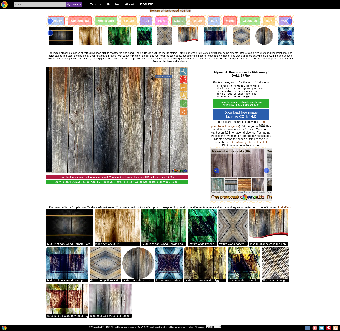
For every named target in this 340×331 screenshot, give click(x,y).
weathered (250, 20)
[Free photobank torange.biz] (4, 4)
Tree (146, 20)
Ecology (56, 20)
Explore (95, 4)
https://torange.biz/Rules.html (249, 142)
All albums (199, 327)
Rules (190, 327)
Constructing (80, 20)
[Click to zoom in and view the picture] (183, 71)
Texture (129, 20)
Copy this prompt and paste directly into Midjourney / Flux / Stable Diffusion (241, 103)
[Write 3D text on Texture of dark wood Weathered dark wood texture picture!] (183, 79)
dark (214, 20)
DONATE (146, 4)
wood (230, 20)
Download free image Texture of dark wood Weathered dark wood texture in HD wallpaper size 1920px (117, 176)
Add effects (285, 207)
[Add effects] (183, 103)
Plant (161, 20)
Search (77, 4)
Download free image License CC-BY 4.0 (241, 114)
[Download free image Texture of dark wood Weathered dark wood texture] (183, 95)
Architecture (106, 20)
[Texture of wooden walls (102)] (238, 199)
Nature (178, 20)
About (129, 4)
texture (197, 20)
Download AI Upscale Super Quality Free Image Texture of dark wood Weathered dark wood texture (117, 181)
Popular (113, 4)
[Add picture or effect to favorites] (50, 71)
